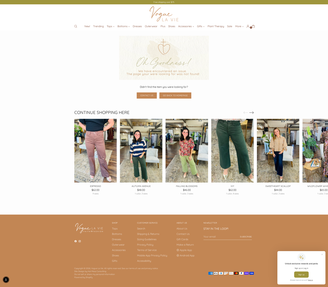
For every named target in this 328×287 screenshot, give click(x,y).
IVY (232, 186)
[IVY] (232, 151)
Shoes (115, 255)
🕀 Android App (185, 255)
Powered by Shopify (83, 277)
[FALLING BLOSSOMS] (187, 151)
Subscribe (246, 236)
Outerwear (118, 244)
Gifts (114, 260)
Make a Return (185, 244)
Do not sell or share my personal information (94, 274)
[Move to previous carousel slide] (245, 112)
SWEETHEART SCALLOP (278, 186)
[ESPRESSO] (95, 151)
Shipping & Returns (148, 233)
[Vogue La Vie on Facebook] (75, 242)
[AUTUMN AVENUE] (141, 151)
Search (141, 228)
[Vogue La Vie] (164, 14)
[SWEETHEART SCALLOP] (278, 151)
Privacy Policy (145, 244)
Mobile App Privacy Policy (152, 255)
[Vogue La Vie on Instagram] (79, 242)
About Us (182, 228)
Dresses (116, 239)
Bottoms (117, 233)
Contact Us (183, 233)
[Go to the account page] (246, 26)
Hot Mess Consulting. (97, 271)
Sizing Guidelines (146, 239)
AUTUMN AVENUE (141, 186)
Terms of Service (147, 250)
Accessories (119, 250)
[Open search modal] (75, 26)
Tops (114, 228)
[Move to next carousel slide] (251, 112)
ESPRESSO (95, 186)
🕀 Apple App (184, 250)
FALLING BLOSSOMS (187, 186)
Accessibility (144, 260)
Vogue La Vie (97, 268)
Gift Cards (182, 239)
